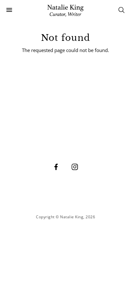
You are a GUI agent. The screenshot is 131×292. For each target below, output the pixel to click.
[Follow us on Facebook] (56, 166)
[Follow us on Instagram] (75, 166)
